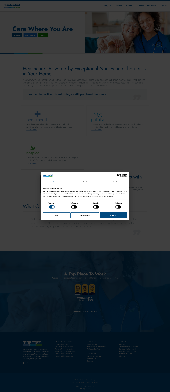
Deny (57, 215)
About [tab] (114, 182)
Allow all (113, 215)
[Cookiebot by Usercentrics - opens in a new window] (118, 175)
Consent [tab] (55, 182)
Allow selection (85, 215)
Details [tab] (85, 182)
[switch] (74, 207)
